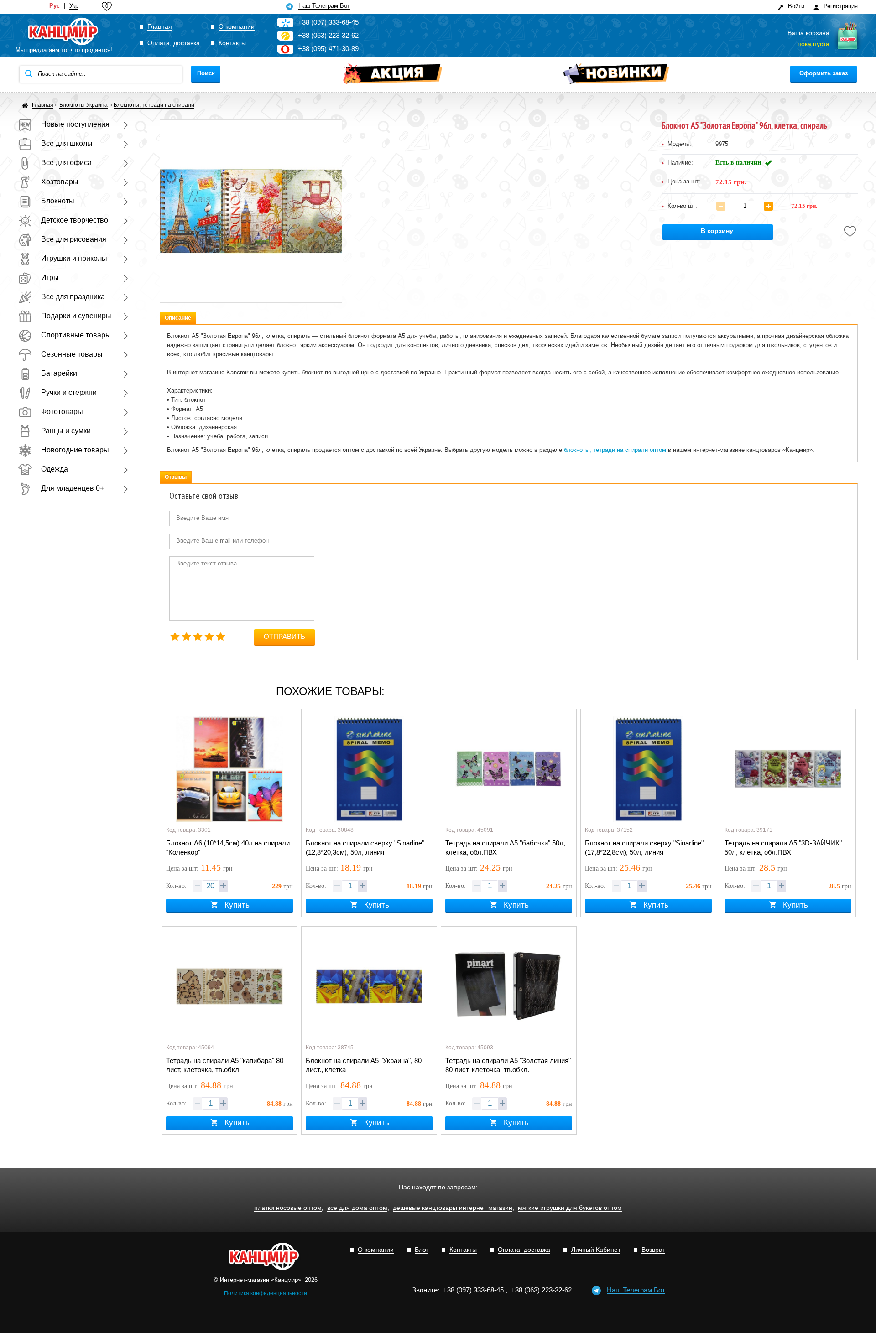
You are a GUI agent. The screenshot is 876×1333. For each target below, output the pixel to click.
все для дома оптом (357, 1207)
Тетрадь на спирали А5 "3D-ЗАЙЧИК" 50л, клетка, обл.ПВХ (783, 847)
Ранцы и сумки (66, 431)
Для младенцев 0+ (72, 488)
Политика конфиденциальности (265, 1293)
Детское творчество (74, 220)
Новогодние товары (75, 450)
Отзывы (176, 477)
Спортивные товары (76, 335)
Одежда (54, 469)
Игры (50, 277)
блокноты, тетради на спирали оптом (615, 449)
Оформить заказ (823, 73)
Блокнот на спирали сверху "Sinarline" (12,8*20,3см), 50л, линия (365, 847)
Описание (178, 318)
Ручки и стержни (69, 392)
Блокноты (57, 201)
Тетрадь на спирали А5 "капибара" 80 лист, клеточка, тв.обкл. (224, 1065)
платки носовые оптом (288, 1207)
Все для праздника (73, 297)
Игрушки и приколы (74, 258)
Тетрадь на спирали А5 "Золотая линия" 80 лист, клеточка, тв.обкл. (508, 1065)
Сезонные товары (72, 354)
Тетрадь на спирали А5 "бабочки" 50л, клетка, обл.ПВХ (505, 847)
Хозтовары (59, 182)
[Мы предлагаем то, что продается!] (64, 32)
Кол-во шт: (682, 205)
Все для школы (67, 143)
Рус (54, 6)
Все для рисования (73, 239)
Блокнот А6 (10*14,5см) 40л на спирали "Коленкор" (228, 847)
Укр (73, 6)
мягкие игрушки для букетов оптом (570, 1207)
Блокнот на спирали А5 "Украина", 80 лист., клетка (364, 1065)
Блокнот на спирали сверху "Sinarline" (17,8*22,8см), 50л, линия (644, 847)
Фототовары (62, 411)
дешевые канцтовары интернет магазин (452, 1207)
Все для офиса (66, 162)
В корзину (717, 231)
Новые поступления (75, 124)
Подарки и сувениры (76, 316)
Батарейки (59, 373)
